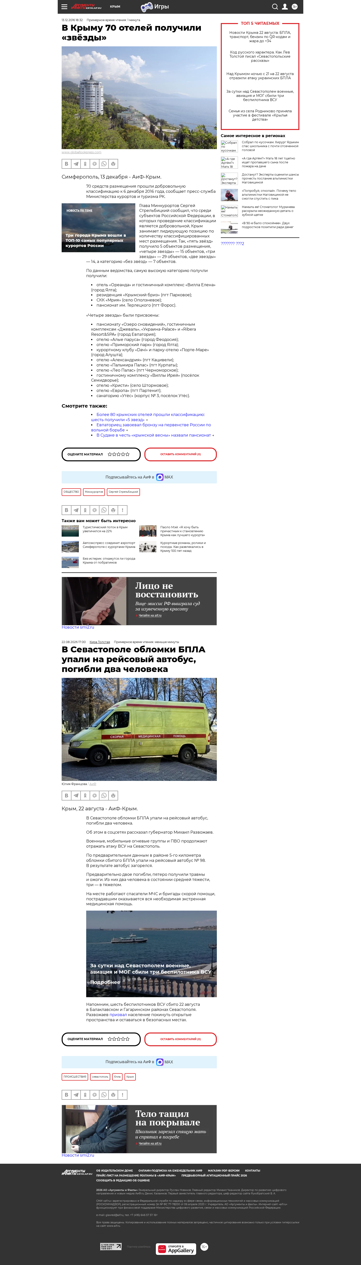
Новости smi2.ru (78, 627)
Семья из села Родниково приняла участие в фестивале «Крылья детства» (260, 115)
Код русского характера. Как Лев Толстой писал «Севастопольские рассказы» (260, 56)
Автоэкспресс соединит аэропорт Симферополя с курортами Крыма (109, 545)
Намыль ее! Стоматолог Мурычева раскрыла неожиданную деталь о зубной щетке (268, 211)
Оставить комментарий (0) (180, 454)
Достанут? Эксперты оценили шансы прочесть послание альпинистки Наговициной (270, 178)
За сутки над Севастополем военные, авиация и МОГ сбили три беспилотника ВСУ (260, 96)
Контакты (252, 1170)
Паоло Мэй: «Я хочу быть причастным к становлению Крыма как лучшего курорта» (182, 531)
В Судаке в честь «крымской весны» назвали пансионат (154, 435)
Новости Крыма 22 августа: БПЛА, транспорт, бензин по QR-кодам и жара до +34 (260, 37)
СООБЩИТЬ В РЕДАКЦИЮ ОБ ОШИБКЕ (123, 1180)
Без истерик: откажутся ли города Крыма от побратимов (109, 560)
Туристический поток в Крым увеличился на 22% (105, 529)
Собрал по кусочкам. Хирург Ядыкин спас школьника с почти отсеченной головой (270, 146)
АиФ (92, 784)
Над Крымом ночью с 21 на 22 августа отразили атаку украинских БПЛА (260, 76)
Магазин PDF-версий (223, 1170)
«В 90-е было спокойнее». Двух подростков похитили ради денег (268, 225)
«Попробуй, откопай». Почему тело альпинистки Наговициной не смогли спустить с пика (269, 194)
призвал (119, 1014)
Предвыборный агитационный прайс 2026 (214, 1175)
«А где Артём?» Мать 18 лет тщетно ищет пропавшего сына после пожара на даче (268, 162)
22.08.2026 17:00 (74, 642)
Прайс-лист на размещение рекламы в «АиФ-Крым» (136, 1175)
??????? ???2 (232, 243)
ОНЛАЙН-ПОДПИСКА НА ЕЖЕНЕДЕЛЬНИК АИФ (170, 1170)
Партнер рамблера (138, 1246)
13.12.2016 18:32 (72, 20)
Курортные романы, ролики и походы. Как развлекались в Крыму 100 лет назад (183, 547)
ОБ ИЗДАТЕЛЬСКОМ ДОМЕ (114, 1170)
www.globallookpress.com (81, 152)
